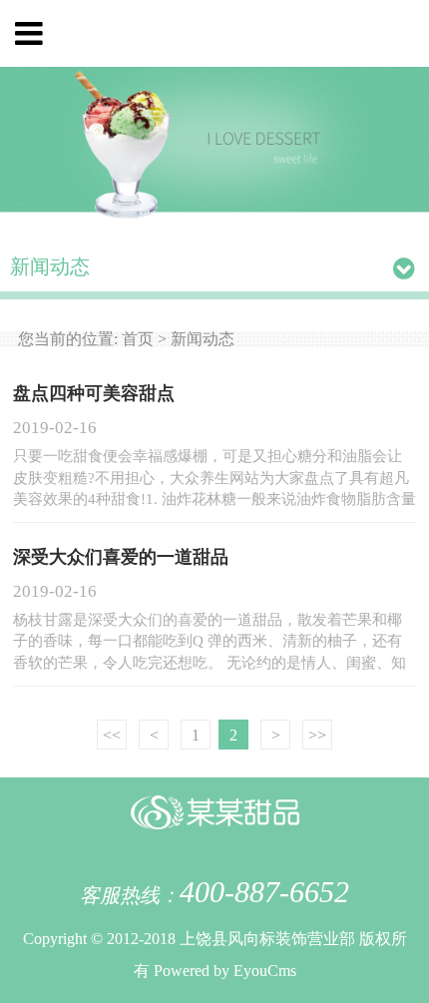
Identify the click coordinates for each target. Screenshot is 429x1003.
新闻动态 (202, 338)
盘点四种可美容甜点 (94, 393)
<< (112, 735)
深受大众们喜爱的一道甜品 (120, 557)
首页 (138, 338)
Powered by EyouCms (223, 970)
